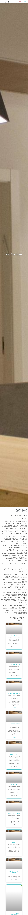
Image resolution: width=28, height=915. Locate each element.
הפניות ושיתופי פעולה (14, 872)
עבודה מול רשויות (14, 664)
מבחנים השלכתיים (14, 693)
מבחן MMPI (14, 754)
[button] (25, 2)
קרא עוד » (14, 676)
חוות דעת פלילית (14, 813)
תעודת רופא (14, 636)
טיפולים (14, 784)
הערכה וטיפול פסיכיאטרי (19, 515)
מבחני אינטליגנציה (14, 724)
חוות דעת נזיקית (14, 842)
